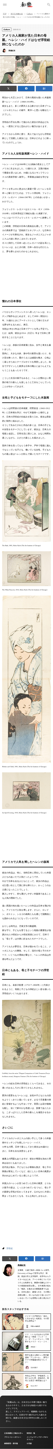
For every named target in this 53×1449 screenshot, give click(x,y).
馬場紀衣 (22, 1265)
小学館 (29, 1443)
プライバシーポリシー (12, 1437)
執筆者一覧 (31, 1433)
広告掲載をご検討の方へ (13, 1433)
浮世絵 (9, 1248)
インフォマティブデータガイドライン (37, 1438)
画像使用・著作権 (11, 1443)
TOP (4, 14)
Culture (30, 14)
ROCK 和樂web (17, 14)
